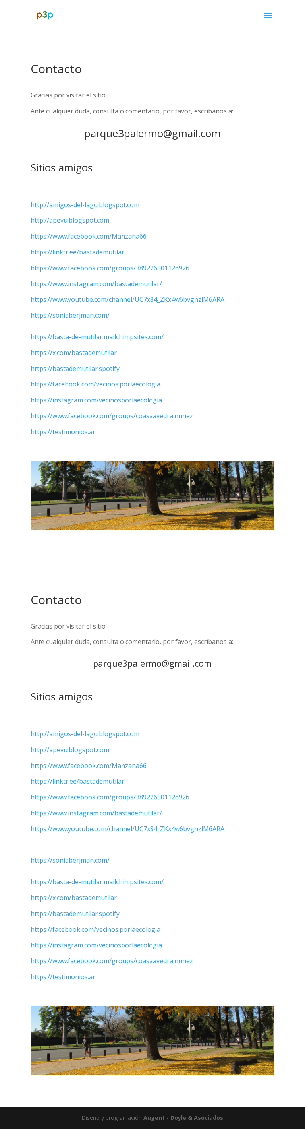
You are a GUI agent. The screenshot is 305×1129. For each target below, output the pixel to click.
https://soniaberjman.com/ (70, 315)
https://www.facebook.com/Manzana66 (89, 236)
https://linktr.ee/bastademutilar (77, 252)
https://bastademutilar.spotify (75, 368)
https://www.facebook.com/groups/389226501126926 (110, 268)
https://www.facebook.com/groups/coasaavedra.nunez (112, 415)
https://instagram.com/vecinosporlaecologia (96, 400)
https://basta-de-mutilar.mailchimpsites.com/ (97, 336)
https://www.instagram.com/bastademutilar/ (96, 283)
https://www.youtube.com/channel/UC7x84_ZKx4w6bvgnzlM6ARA (127, 299)
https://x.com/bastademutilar (74, 352)
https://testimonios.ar (63, 431)
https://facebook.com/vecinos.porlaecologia (95, 384)
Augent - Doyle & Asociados (183, 1117)
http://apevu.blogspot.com (70, 220)
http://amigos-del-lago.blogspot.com (85, 204)
